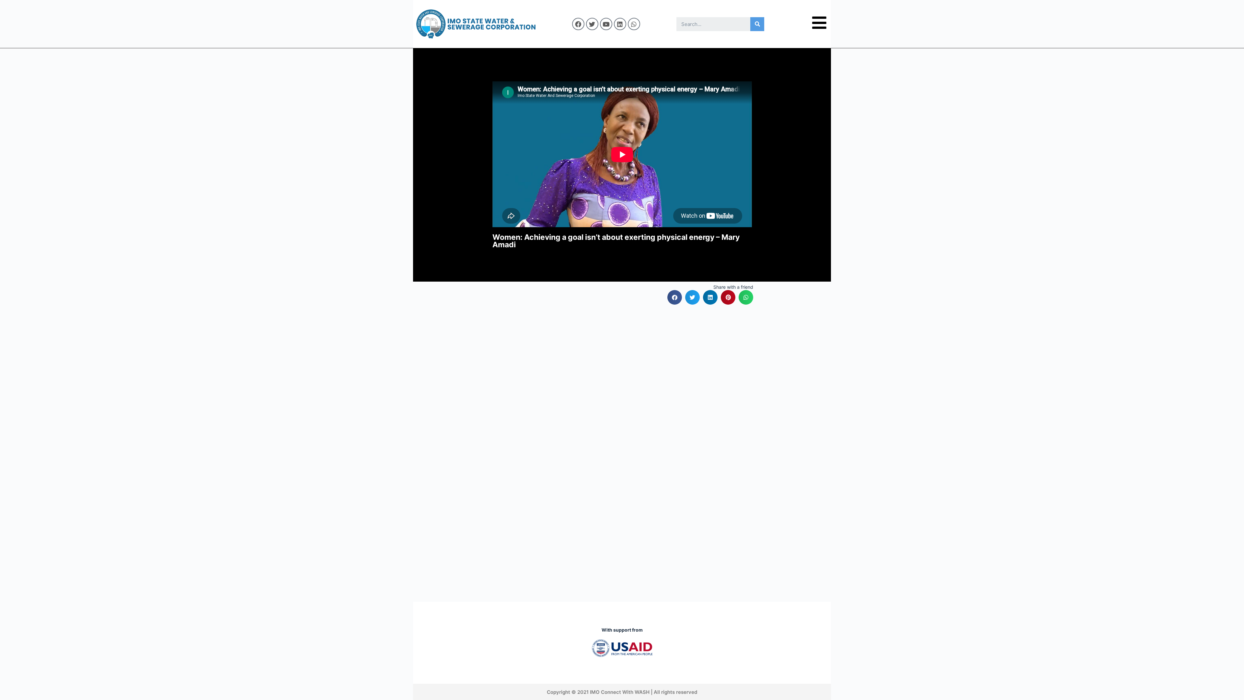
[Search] (757, 24)
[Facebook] (578, 24)
